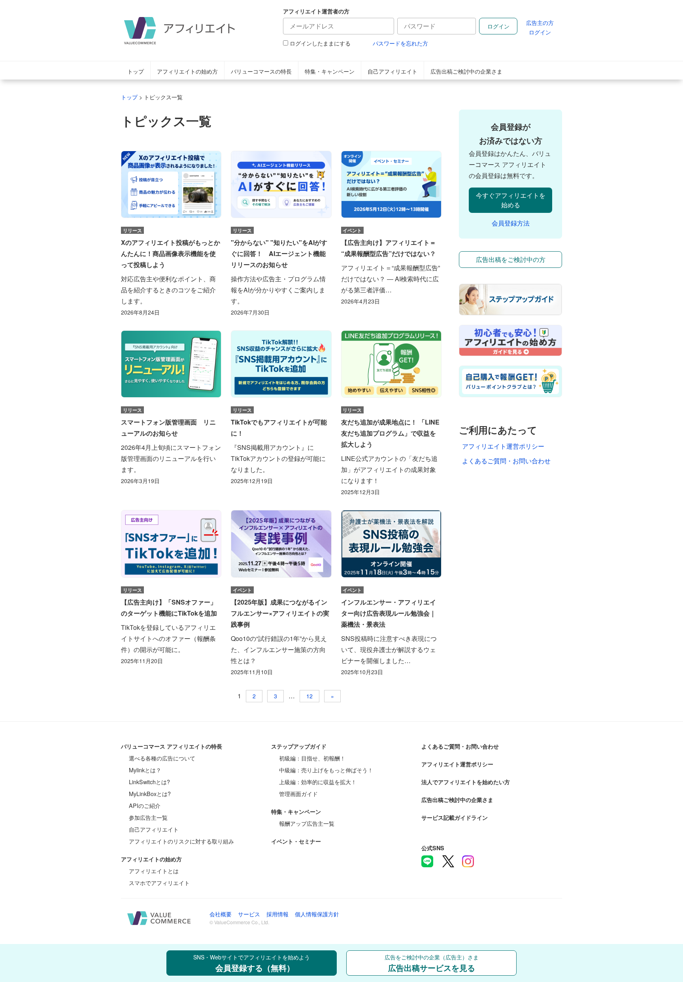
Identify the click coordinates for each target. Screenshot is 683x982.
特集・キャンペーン (330, 71)
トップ (135, 71)
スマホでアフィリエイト (159, 882)
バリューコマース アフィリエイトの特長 (171, 746)
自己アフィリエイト (392, 71)
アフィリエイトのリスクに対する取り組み (181, 841)
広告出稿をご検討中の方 (510, 259)
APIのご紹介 (144, 805)
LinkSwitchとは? (149, 781)
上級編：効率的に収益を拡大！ (318, 781)
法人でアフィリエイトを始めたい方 (465, 782)
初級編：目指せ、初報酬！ (312, 758)
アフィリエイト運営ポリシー (503, 446)
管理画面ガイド (298, 793)
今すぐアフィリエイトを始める (510, 200)
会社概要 (220, 914)
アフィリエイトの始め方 (187, 71)
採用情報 (277, 914)
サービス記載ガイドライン (454, 817)
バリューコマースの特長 (261, 71)
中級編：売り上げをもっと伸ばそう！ (326, 770)
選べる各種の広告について (162, 758)
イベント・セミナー (296, 841)
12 (309, 696)
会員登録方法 (511, 222)
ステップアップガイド (298, 746)
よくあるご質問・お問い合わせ (506, 460)
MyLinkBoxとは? (150, 793)
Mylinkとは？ (145, 770)
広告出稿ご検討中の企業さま (466, 71)
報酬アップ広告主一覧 (306, 823)
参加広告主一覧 (148, 817)
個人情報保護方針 (317, 914)
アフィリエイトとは (154, 870)
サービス (249, 914)
